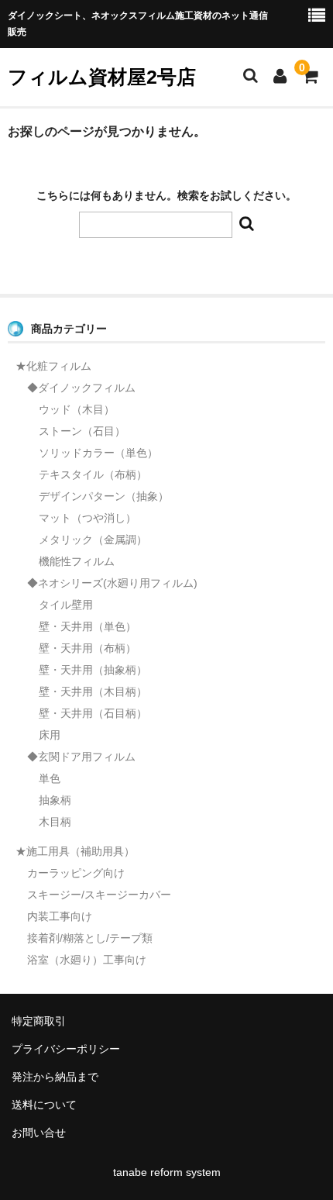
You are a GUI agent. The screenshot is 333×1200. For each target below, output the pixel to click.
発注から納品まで (55, 1077)
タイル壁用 (66, 604)
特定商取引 (39, 1021)
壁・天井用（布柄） (87, 648)
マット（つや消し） (87, 518)
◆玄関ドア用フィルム (81, 756)
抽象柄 (55, 800)
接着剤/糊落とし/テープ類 (90, 938)
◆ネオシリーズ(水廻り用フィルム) (112, 583)
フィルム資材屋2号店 (102, 77)
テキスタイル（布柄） (93, 474)
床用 (49, 735)
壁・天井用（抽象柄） (93, 670)
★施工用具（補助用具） (75, 851)
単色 (49, 778)
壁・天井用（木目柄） (93, 691)
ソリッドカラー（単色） (98, 453)
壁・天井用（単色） (87, 626)
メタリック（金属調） (93, 539)
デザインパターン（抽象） (104, 496)
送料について (44, 1104)
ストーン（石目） (82, 431)
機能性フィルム (77, 561)
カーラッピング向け (76, 873)
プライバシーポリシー (66, 1049)
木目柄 (55, 822)
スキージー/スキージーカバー (99, 894)
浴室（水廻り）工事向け (86, 959)
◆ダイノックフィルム (81, 387)
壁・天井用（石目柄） (93, 713)
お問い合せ (39, 1132)
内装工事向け (59, 916)
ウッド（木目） (77, 409)
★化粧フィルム (53, 366)
